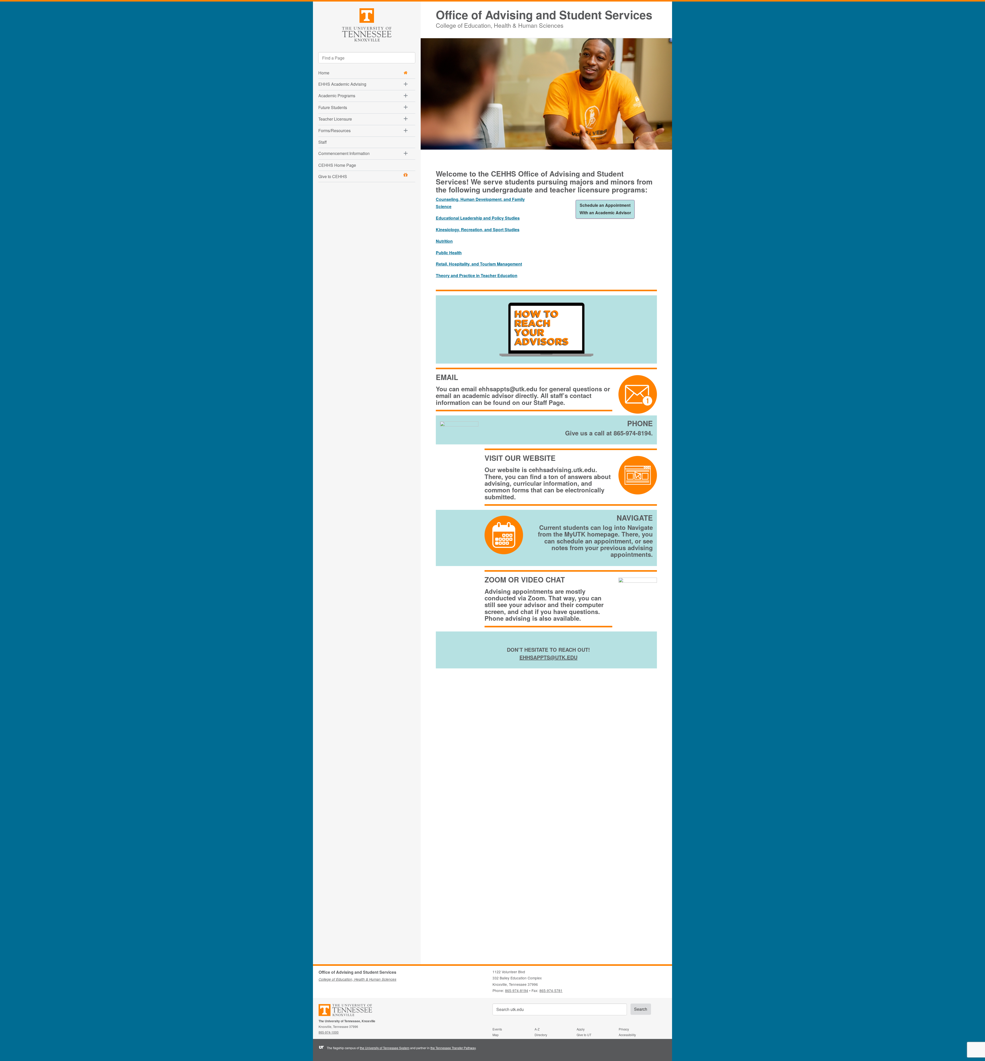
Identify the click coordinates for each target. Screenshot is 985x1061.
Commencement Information (344, 153)
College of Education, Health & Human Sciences (500, 24)
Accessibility (627, 1035)
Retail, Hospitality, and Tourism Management (479, 264)
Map (496, 1035)
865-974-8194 (516, 990)
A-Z (537, 1029)
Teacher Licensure (335, 119)
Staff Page (548, 402)
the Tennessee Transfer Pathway (453, 1048)
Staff (322, 142)
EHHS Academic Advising (342, 84)
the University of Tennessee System (384, 1048)
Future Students (332, 107)
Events (497, 1029)
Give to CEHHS (332, 176)
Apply (581, 1029)
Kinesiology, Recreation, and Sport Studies (477, 229)
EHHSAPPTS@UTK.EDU (548, 657)
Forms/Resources (334, 130)
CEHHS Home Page (337, 165)
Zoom (536, 597)
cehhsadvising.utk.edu (562, 469)
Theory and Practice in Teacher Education (476, 275)
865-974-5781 (551, 990)
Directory (541, 1035)
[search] (366, 57)
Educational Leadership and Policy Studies (478, 218)
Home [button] (323, 73)
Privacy (624, 1029)
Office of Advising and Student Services (544, 15)
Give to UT (584, 1035)
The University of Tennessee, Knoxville (367, 24)
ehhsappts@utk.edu (508, 388)
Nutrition (444, 241)
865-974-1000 (329, 1032)
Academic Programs (336, 96)
